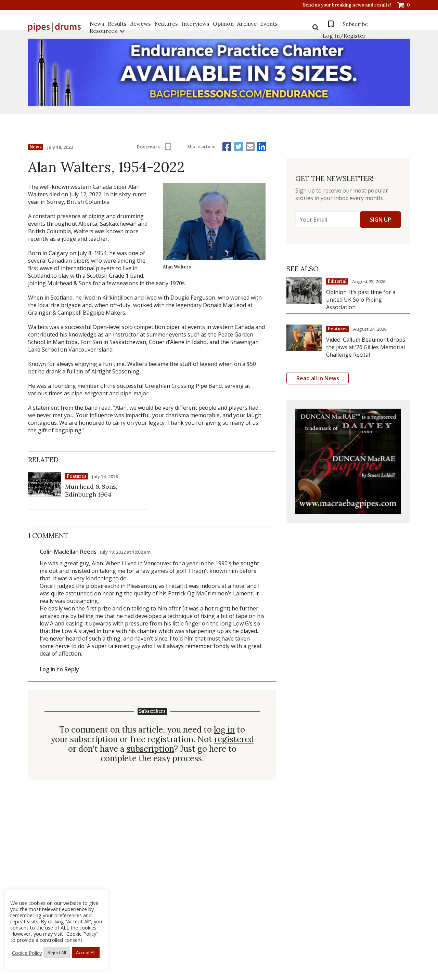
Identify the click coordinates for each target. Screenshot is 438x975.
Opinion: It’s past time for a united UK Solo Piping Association (361, 299)
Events (269, 23)
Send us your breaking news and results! (347, 5)
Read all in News (317, 378)
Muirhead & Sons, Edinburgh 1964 (91, 490)
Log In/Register (344, 35)
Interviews (195, 23)
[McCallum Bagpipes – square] (348, 461)
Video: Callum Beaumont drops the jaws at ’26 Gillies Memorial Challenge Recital (365, 347)
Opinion (223, 23)
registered (234, 739)
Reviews (140, 23)
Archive (247, 23)
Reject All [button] (57, 952)
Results (117, 23)
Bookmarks (331, 24)
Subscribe (355, 24)
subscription (150, 749)
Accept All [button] (85, 952)
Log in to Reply (59, 669)
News (97, 23)
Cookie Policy (27, 953)
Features (166, 23)
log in (224, 730)
